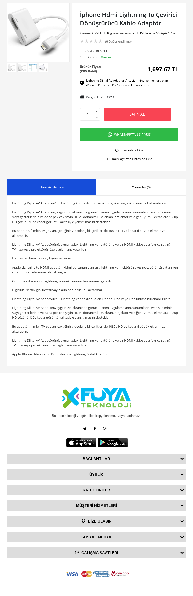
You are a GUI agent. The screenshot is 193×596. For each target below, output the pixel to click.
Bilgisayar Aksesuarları (121, 33)
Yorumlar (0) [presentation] (141, 187)
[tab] (51, 187)
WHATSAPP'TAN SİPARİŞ (132, 134)
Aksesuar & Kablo (91, 33)
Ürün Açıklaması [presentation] (52, 187)
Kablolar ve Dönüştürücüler (158, 33)
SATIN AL (137, 114)
